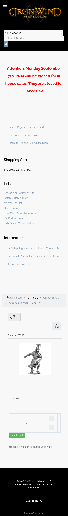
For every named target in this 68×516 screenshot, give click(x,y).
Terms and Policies (19, 264)
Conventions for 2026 (20, 135)
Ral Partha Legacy (14, 218)
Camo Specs (11, 208)
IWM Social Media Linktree (19, 223)
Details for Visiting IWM (21, 142)
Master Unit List (13, 203)
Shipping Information (25, 248)
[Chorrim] (35, 358)
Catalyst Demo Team (16, 197)
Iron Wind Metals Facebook (20, 213)
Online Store (41, 142)
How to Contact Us (48, 248)
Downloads (39, 135)
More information (34, 513)
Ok (3, 508)
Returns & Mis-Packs (20, 256)
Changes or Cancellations (47, 256)
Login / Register (17, 127)
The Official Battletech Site (19, 192)
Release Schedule (37, 127)
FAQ (10, 248)
